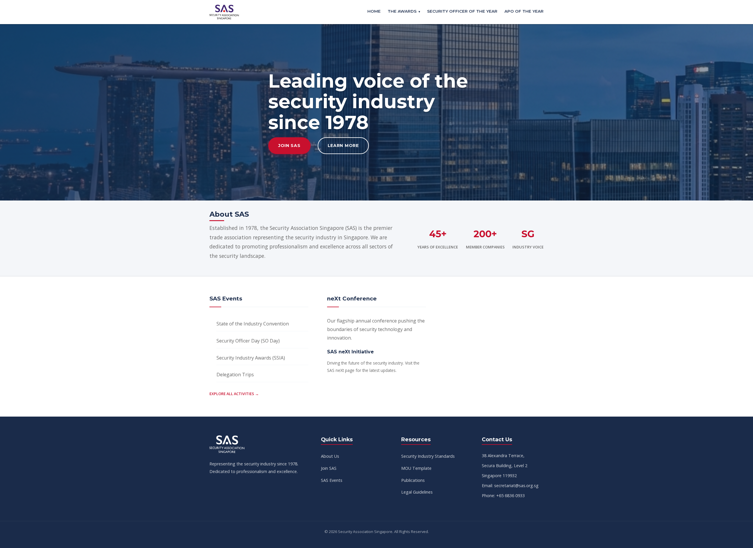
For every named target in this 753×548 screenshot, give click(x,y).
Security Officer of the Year (462, 11)
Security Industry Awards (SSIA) (250, 358)
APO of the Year (524, 11)
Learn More (343, 145)
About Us (330, 456)
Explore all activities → (234, 393)
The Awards (402, 11)
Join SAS (289, 145)
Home (374, 11)
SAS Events (331, 480)
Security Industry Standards (428, 456)
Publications (413, 480)
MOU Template (416, 468)
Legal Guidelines (417, 492)
